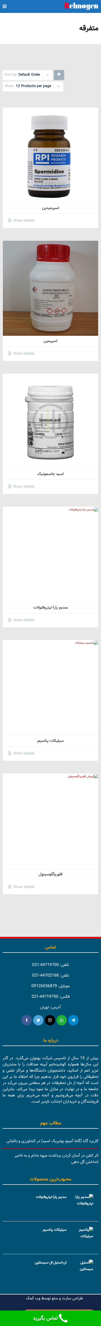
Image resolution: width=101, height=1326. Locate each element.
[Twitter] (38, 1020)
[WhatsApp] (61, 1020)
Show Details (23, 221)
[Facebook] (26, 1020)
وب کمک (33, 1298)
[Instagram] (50, 1020)
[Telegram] (73, 1020)
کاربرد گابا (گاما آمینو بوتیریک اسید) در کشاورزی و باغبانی (52, 1141)
